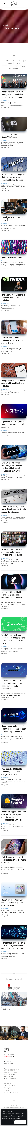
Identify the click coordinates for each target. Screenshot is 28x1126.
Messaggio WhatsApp (10, 1076)
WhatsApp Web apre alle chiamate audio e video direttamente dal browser (11, 552)
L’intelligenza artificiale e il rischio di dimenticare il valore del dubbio (13, 860)
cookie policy (18, 1118)
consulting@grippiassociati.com (12, 1069)
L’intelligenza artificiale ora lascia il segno (12, 218)
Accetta (20, 1122)
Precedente (10, 979)
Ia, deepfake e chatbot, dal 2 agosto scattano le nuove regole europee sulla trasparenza (12, 684)
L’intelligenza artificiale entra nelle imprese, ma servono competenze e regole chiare (13, 945)
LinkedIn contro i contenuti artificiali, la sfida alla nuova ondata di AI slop (12, 340)
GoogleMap (7, 1090)
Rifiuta (7, 1122)
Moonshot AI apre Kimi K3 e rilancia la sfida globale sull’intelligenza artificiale (12, 595)
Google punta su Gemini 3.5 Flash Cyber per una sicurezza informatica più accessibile (13, 729)
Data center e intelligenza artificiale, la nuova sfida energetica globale (11, 772)
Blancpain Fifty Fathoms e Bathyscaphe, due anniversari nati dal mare (13, 1008)
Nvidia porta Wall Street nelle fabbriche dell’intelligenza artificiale (13, 298)
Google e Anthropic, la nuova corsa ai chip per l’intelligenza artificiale (13, 383)
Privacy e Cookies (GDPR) (11, 1078)
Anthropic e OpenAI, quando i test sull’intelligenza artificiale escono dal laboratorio (13, 509)
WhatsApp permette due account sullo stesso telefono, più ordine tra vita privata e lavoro (13, 639)
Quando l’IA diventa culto (11, 257)
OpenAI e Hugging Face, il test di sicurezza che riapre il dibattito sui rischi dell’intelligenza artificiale (13, 815)
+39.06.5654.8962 (9, 1071)
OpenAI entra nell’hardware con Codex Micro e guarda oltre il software (12, 903)
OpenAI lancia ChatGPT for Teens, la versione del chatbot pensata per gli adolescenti (13, 94)
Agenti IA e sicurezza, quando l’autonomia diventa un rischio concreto (13, 424)
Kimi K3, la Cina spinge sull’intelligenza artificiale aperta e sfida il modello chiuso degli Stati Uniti (11, 466)
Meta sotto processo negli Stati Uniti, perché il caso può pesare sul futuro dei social (13, 177)
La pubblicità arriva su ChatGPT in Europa (10, 135)
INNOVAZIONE (5, 100)
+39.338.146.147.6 (9, 1072)
